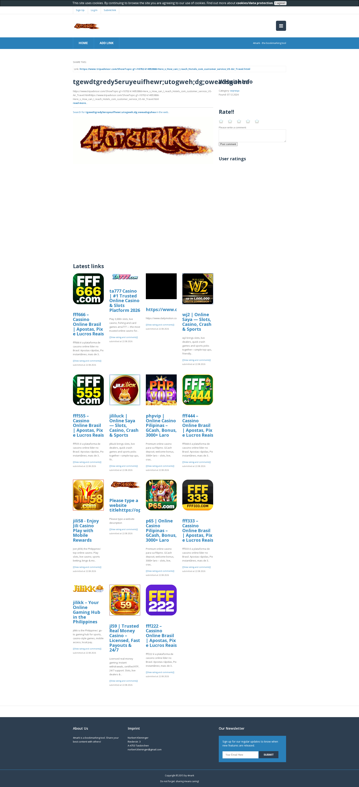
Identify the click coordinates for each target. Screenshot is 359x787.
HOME (83, 43)
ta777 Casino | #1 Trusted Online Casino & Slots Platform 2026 (124, 300)
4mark (190, 775)
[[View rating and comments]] (87, 360)
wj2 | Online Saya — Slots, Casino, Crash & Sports (196, 321)
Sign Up (80, 10)
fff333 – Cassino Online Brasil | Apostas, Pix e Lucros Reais (197, 530)
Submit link (110, 10)
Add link (106, 43)
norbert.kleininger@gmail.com (145, 749)
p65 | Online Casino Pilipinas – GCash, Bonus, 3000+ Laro (161, 530)
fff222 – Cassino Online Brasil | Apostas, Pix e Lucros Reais (161, 635)
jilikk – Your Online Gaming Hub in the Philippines (86, 612)
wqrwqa (234, 90)
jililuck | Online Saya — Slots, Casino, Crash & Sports (124, 425)
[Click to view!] (143, 140)
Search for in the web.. (121, 112)
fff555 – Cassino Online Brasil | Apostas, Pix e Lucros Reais (88, 425)
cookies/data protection (254, 3)
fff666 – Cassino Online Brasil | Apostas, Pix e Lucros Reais (88, 324)
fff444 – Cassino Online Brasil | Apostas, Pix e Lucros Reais (197, 425)
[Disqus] (143, 210)
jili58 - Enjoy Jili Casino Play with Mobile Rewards (86, 530)
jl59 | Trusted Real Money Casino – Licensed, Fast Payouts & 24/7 (124, 638)
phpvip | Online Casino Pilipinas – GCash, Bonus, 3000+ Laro (161, 425)
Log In (94, 10)
